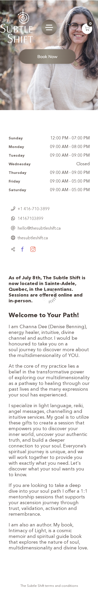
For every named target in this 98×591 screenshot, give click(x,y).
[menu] (49, 27)
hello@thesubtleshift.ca (39, 228)
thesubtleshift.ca (33, 237)
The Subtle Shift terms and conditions (49, 585)
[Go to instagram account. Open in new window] (33, 249)
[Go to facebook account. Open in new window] (22, 249)
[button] (87, 29)
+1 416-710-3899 (34, 208)
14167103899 (30, 218)
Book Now (47, 56)
